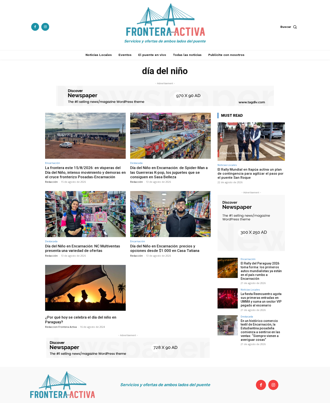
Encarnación (52, 163)
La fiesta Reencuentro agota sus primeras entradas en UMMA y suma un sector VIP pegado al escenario (261, 299)
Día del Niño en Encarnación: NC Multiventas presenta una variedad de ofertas (82, 248)
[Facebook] (35, 27)
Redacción (51, 181)
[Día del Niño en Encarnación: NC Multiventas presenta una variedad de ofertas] (85, 214)
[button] (289, 26)
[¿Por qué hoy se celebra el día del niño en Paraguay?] (85, 288)
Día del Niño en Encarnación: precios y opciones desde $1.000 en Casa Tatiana (164, 248)
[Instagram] (45, 27)
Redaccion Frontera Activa (61, 326)
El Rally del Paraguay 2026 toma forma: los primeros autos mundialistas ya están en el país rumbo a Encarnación (261, 271)
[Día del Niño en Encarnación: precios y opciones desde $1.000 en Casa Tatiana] (170, 214)
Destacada (136, 163)
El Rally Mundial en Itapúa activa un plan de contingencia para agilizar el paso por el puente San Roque (251, 173)
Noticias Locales (227, 165)
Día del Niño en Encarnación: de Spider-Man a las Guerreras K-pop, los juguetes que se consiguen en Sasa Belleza (169, 172)
